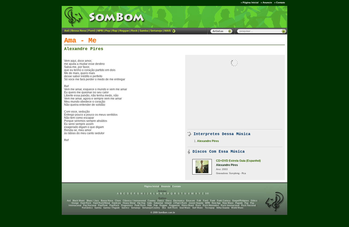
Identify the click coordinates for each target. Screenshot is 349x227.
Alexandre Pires (83, 49)
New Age (216, 203)
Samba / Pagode (111, 208)
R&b (149, 205)
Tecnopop (209, 208)
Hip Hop (141, 203)
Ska (164, 208)
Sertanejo (156, 30)
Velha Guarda (222, 208)
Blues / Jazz (93, 200)
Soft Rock (173, 208)
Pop (107, 30)
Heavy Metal (129, 203)
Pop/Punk (103, 205)
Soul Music (184, 208)
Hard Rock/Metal (101, 203)
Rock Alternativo (211, 205)
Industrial (158, 203)
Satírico (125, 208)
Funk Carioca (223, 200)
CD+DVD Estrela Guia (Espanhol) (238, 160)
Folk (199, 200)
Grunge (75, 203)
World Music (237, 208)
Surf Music (197, 208)
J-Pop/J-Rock (180, 203)
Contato (280, 2)
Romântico (87, 208)
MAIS (167, 30)
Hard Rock (85, 203)
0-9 (206, 193)
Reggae (124, 30)
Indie (149, 203)
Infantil (168, 203)
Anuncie (267, 2)
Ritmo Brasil (188, 205)
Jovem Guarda (196, 203)
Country (152, 200)
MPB (100, 30)
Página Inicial (251, 2)
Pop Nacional (89, 205)
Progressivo (127, 205)
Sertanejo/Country (151, 208)
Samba (144, 30)
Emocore (190, 200)
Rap (114, 30)
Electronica (178, 200)
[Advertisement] (228, 16)
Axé (66, 30)
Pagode (239, 203)
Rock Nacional (248, 205)
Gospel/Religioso (240, 200)
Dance (160, 200)
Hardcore (116, 203)
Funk (212, 200)
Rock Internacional (230, 205)
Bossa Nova (78, 30)
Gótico (254, 200)
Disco (168, 200)
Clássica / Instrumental (134, 200)
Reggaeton (174, 205)
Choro (118, 200)
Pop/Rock (114, 205)
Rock (134, 30)
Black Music (79, 200)
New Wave (227, 203)
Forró (91, 30)
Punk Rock (140, 205)
